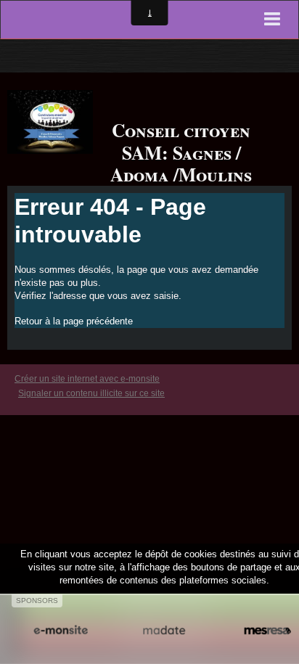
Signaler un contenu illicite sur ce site (91, 393)
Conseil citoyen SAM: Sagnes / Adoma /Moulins (181, 152)
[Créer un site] (61, 630)
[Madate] (164, 630)
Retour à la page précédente (74, 321)
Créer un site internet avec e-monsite (87, 379)
